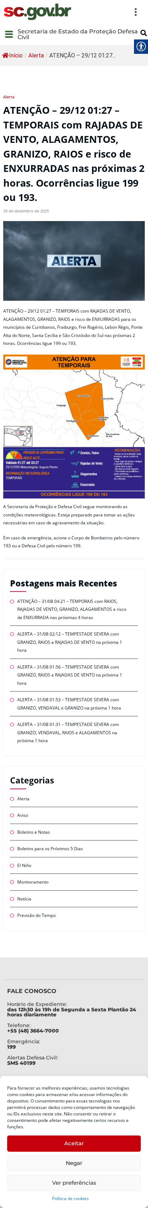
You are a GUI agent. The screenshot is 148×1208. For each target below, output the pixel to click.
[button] (108, 12)
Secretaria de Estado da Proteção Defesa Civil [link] (78, 34)
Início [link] (16, 55)
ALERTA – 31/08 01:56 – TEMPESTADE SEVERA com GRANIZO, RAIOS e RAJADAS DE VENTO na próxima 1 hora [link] (69, 675)
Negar (74, 1163)
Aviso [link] (22, 815)
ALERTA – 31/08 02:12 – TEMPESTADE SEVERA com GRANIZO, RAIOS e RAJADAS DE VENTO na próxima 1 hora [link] (69, 642)
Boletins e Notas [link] (33, 832)
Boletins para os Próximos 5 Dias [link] (50, 849)
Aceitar (74, 1143)
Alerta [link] (36, 55)
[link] (37, 12)
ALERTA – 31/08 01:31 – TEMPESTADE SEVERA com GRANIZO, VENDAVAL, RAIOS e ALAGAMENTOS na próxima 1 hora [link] (68, 732)
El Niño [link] (24, 865)
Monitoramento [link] (32, 882)
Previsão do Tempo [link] (36, 915)
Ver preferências (74, 1182)
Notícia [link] (24, 899)
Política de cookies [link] (70, 1198)
